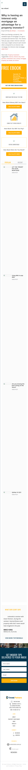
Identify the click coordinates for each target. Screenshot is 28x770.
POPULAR (8, 162)
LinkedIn (17, 735)
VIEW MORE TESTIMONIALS (14, 638)
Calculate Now (14, 106)
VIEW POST (4, 49)
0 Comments (21, 31)
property (3, 60)
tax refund (16, 60)
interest (11, 56)
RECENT (20, 162)
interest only (17, 56)
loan (14, 58)
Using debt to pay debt (17, 276)
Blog (14, 726)
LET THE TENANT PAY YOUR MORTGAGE (17, 168)
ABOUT (14, 717)
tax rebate (9, 60)
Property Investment (13, 55)
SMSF (14, 721)
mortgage (23, 58)
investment (10, 58)
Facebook (17, 733)
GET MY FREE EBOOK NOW (14, 85)
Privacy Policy (18, 766)
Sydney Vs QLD (16, 492)
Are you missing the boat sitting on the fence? (18, 385)
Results (14, 723)
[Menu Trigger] (25, 4)
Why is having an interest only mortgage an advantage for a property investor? (12, 21)
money (18, 58)
